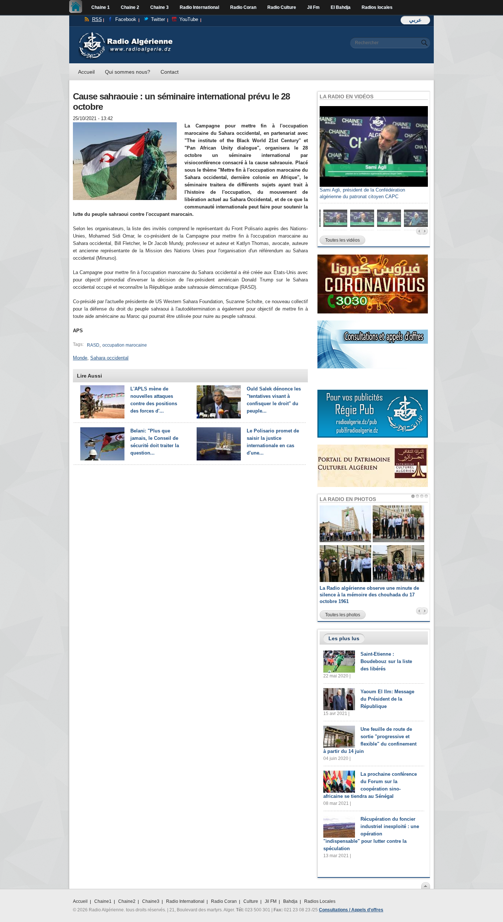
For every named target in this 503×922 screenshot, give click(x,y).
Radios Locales (319, 901)
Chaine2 (127, 901)
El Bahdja (341, 7)
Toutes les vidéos (342, 240)
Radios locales (377, 7)
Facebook (125, 19)
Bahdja (290, 901)
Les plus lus (343, 638)
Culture (250, 901)
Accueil (77, 7)
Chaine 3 (159, 7)
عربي (415, 20)
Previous (419, 231)
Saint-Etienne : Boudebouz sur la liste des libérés (386, 661)
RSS (97, 19)
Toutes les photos (342, 614)
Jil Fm (313, 7)
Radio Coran (243, 7)
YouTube (188, 19)
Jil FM (271, 901)
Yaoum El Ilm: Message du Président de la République (387, 699)
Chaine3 (150, 901)
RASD (93, 345)
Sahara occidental (109, 358)
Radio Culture (281, 7)
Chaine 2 (130, 7)
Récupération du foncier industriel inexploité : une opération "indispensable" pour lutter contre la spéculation (371, 833)
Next (425, 231)
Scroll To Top (425, 885)
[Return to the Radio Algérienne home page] (125, 33)
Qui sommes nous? (127, 72)
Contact (170, 72)
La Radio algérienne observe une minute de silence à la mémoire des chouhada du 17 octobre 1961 (369, 594)
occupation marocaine (124, 345)
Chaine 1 (100, 7)
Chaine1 (103, 901)
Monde (80, 358)
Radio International (199, 7)
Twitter (158, 19)
